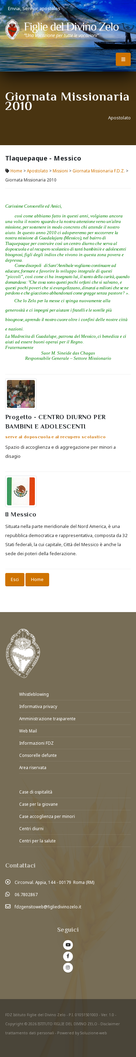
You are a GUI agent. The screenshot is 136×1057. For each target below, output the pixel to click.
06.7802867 (26, 894)
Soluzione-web (93, 1032)
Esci (15, 579)
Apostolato (37, 170)
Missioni (60, 170)
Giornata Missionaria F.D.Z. (99, 170)
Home (16, 170)
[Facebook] (68, 956)
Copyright (14, 1023)
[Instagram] (68, 968)
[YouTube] (68, 945)
